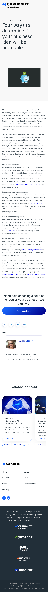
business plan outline (10, 274)
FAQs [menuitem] (26, 478)
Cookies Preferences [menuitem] (29, 586)
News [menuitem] (4, 483)
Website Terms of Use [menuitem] (15, 584)
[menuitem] (4, 498)
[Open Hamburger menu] (44, 5)
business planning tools (36, 274)
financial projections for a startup (28, 184)
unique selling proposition (32, 249)
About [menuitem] (4, 472)
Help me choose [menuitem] (30, 483)
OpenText (26, 520)
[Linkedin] (8, 498)
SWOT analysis (9, 230)
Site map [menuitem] (5, 489)
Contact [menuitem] (5, 478)
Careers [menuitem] (27, 472)
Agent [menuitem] (19, 586)
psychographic (37, 203)
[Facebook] (4, 498)
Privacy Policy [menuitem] (29, 584)
